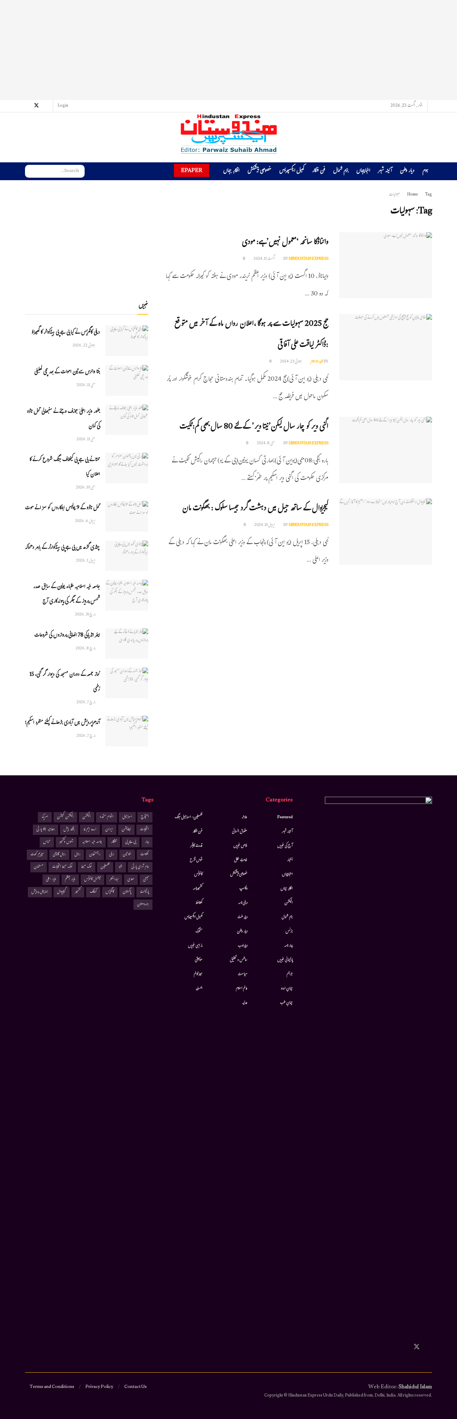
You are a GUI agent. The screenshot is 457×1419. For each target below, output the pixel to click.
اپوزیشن (126, 830)
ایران (109, 830)
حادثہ (244, 817)
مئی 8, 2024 (266, 443)
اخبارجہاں (363, 171)
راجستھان (94, 855)
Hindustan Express (308, 259)
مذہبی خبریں (195, 946)
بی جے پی (130, 842)
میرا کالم (198, 974)
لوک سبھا (86, 867)
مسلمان (38, 867)
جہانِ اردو (287, 988)
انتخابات (144, 830)
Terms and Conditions (52, 1387)
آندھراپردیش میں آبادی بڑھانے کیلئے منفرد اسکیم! (62, 723)
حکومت (144, 855)
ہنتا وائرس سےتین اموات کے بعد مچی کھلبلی (67, 372)
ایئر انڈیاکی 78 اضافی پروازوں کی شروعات (67, 635)
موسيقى (198, 960)
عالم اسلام (241, 988)
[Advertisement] (228, 50)
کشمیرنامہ (197, 888)
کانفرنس (198, 874)
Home (412, 195)
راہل (77, 855)
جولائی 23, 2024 (291, 361)
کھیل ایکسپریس (291, 171)
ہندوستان (143, 904)
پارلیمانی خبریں (285, 960)
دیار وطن (407, 171)
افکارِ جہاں (231, 171)
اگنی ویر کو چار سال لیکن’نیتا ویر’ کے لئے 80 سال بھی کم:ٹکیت (254, 427)
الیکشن (289, 903)
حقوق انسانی (239, 831)
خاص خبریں (240, 846)
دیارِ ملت (242, 917)
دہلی (111, 855)
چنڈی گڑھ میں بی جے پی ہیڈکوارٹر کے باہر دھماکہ (62, 548)
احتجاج (145, 817)
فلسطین (105, 867)
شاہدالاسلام (317, 361)
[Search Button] (30, 171)
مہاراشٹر (114, 880)
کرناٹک (93, 892)
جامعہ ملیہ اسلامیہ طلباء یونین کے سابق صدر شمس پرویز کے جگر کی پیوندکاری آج (66, 594)
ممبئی (146, 880)
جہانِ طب (286, 1003)
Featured (285, 817)
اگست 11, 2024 (264, 259)
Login (63, 106)
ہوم (425, 171)
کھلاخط (198, 903)
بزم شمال (340, 171)
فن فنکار (318, 171)
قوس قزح (196, 860)
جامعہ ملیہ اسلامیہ (92, 842)
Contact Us (135, 1387)
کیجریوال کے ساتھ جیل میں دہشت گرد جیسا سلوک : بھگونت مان (255, 509)
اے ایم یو (90, 830)
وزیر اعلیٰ (51, 880)
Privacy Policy (99, 1387)
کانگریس (110, 892)
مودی (130, 880)
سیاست (242, 974)
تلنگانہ (113, 842)
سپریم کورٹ (37, 855)
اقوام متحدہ (107, 817)
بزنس (289, 931)
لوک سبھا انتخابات (62, 867)
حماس (46, 842)
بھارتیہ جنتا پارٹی (45, 830)
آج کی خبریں (285, 846)
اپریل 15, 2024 (265, 525)
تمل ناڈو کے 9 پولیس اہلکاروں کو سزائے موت (62, 508)
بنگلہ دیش (69, 830)
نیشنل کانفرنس (92, 880)
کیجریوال (61, 892)
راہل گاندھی (59, 855)
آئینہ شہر (385, 171)
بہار (147, 842)
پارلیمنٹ (144, 892)
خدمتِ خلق (240, 860)
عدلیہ (244, 1003)
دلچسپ (243, 888)
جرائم (290, 974)
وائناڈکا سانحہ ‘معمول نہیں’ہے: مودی (285, 242)
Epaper (191, 170)
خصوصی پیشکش (259, 171)
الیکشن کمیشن (65, 817)
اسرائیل (127, 817)
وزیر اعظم (70, 880)
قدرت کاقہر (196, 846)
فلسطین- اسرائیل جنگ (188, 817)
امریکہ (44, 817)
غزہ (120, 867)
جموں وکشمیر (66, 842)
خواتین (127, 855)
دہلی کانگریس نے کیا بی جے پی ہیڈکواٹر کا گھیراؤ (65, 332)
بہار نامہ (288, 946)
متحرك (199, 931)
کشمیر (78, 892)
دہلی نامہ (242, 903)
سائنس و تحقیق (238, 960)
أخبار (290, 860)
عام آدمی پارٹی (140, 867)
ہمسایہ (199, 988)
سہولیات (394, 195)
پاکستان (127, 892)
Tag (428, 195)
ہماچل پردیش (39, 892)
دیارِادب (242, 946)
